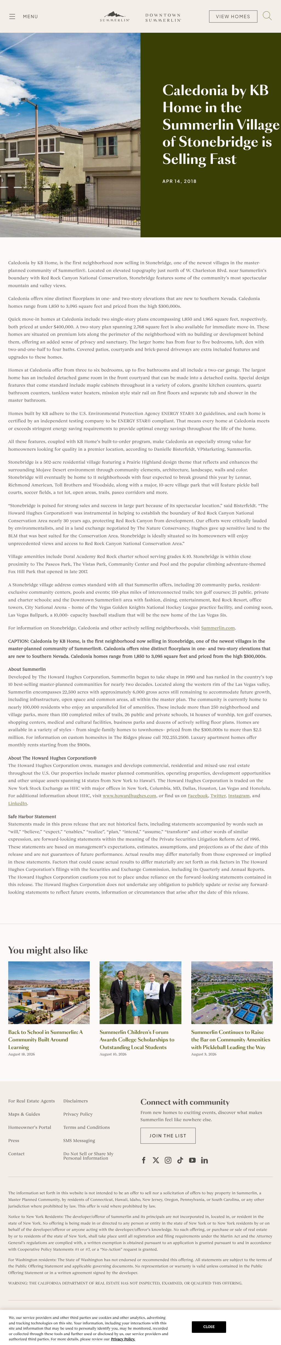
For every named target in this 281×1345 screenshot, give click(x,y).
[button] (168, 1136)
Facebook (198, 796)
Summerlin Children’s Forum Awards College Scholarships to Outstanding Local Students (137, 1040)
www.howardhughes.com (129, 796)
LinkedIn (17, 803)
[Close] (272, 1327)
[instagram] (168, 1160)
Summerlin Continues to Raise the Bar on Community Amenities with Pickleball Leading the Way (231, 1040)
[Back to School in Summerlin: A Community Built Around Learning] (49, 964)
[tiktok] (180, 1160)
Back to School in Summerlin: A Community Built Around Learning (45, 1040)
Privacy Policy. (123, 1339)
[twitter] (156, 1160)
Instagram (239, 796)
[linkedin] (204, 1160)
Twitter (218, 796)
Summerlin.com (218, 628)
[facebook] (143, 1160)
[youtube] (192, 1160)
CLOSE (209, 1327)
